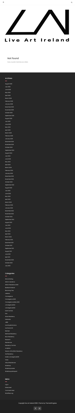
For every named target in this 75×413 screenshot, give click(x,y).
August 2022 (8, 222)
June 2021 (8, 254)
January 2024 (9, 173)
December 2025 (9, 107)
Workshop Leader (10, 368)
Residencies (8, 342)
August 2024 (8, 153)
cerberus (7, 293)
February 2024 (9, 170)
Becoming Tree (9, 290)
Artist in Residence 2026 (11, 284)
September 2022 (9, 219)
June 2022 (8, 228)
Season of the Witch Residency (13, 351)
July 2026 (7, 87)
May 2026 (8, 92)
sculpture (7, 348)
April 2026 (8, 95)
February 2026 (9, 101)
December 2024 (9, 141)
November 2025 (9, 110)
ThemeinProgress (51, 403)
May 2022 (7, 231)
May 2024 (8, 162)
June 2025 (8, 124)
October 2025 (9, 112)
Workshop (8, 365)
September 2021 (9, 248)
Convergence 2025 (10, 299)
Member (7, 331)
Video (6, 360)
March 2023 (8, 202)
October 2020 (9, 263)
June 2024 (8, 159)
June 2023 (8, 193)
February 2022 (9, 239)
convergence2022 (10, 305)
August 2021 (8, 251)
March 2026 (8, 98)
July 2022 (7, 225)
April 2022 (7, 234)
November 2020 (9, 260)
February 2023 (9, 205)
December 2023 (9, 176)
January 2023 (9, 208)
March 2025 (8, 133)
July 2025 (7, 121)
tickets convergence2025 (12, 357)
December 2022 (9, 211)
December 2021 (9, 242)
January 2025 (9, 138)
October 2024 (9, 147)
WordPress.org (9, 393)
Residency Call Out (10, 345)
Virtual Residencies (10, 362)
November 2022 (9, 213)
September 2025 (9, 115)
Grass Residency (10, 316)
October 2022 (8, 216)
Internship (8, 319)
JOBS (6, 322)
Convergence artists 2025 (12, 302)
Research (7, 339)
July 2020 (7, 265)
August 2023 (8, 188)
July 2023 (7, 190)
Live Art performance (10, 325)
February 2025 (9, 136)
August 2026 (8, 84)
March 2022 (8, 237)
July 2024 (7, 156)
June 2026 (8, 89)
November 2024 (9, 144)
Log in (6, 384)
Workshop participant (11, 371)
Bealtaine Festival (10, 287)
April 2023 (7, 199)
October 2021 (8, 245)
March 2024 (8, 167)
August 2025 (8, 118)
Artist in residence (10, 282)
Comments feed (9, 390)
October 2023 (8, 182)
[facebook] (35, 408)
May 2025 (8, 127)
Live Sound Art (9, 328)
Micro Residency (9, 336)
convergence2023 (10, 308)
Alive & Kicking (9, 279)
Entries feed (8, 387)
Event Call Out (9, 311)
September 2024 (9, 150)
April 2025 (8, 130)
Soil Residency (9, 354)
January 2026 (9, 104)
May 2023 (7, 196)
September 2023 (9, 185)
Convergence (9, 296)
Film (6, 313)
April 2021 (7, 257)
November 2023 (9, 179)
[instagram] (39, 408)
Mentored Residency (10, 334)
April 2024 (8, 164)
